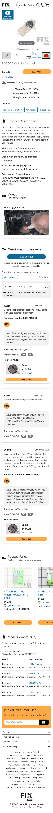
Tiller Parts (42, 787)
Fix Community (10, 746)
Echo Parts (37, 755)
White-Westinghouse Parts (17, 771)
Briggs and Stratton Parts (20, 755)
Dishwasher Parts (38, 771)
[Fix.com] (6, 5)
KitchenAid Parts (27, 761)
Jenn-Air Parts (13, 761)
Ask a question (27, 256)
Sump (25, 365)
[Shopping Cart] (47, 5)
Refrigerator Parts (27, 774)
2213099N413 (35, 683)
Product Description (12, 109)
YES (23, 354)
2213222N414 (35, 692)
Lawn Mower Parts (17, 784)
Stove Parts (13, 778)
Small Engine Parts (34, 784)
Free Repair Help (11, 736)
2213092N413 (35, 673)
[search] (37, 5)
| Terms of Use (18, 807)
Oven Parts (25, 778)
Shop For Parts (10, 741)
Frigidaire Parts (13, 758)
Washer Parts (11, 774)
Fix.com (6, 732)
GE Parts (24, 758)
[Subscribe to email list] (44, 722)
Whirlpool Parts (39, 768)
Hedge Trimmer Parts (15, 787)
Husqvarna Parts (37, 758)
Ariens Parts (32, 752)
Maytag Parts (13, 765)
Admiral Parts (19, 752)
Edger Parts (30, 787)
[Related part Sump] (14, 369)
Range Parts (37, 778)
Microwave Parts (18, 781)
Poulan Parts (11, 768)
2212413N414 (35, 664)
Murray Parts (38, 765)
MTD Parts (26, 765)
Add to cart (37, 71)
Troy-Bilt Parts (24, 768)
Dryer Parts (41, 774)
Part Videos (31, 109)
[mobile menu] (12, 5)
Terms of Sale (35, 807)
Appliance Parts (34, 781)
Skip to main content (27, 7)
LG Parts (40, 761)
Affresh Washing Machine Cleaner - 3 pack (16, 594)
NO (30, 354)
